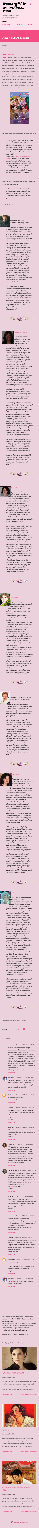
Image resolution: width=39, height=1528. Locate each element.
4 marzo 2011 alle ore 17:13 (25, 1216)
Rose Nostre (16, 1030)
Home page (6, 24)
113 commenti (7, 1511)
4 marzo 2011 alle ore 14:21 (25, 1144)
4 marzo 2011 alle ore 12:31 (25, 1107)
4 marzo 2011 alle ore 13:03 (25, 1127)
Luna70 (10, 1196)
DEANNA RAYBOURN (13, 1373)
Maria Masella (11, 693)
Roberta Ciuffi (12, 487)
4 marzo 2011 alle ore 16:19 (24, 1196)
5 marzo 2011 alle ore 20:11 (25, 1278)
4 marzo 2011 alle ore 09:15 (25, 1045)
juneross (11, 1077)
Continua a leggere (29, 1394)
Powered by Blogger (21, 1522)
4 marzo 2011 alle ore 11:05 (25, 1095)
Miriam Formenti (13, 597)
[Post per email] (23, 1030)
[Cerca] (30, 3)
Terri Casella (12, 1170)
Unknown (11, 1095)
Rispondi (12, 1073)
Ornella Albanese (13, 216)
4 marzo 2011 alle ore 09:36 (25, 1077)
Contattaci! (19, 24)
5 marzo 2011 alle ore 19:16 (25, 1259)
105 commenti (7, 1451)
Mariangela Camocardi (21, 332)
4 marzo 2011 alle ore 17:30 (25, 1237)
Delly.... (6, 1429)
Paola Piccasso (13, 893)
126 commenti (7, 1394)
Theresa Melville (15, 774)
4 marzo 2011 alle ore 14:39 (27, 1170)
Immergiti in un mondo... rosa (14, 7)
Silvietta (11, 1144)
